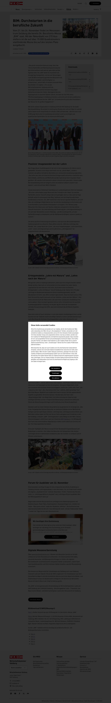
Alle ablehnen (55, 378)
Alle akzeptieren (55, 368)
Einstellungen (55, 373)
